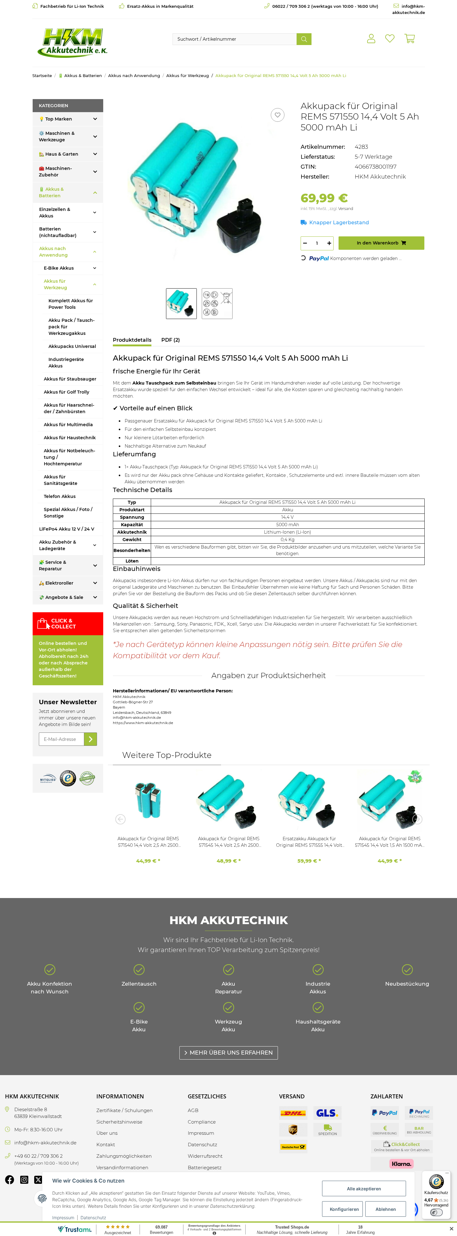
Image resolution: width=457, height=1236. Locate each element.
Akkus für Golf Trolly (66, 392)
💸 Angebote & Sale (61, 597)
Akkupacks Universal (72, 346)
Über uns (107, 1133)
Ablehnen (386, 1209)
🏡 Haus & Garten (58, 154)
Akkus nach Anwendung (53, 252)
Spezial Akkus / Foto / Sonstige (68, 513)
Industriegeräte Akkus (66, 363)
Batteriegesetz (205, 1167)
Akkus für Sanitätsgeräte (60, 480)
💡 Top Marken (55, 119)
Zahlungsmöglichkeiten (124, 1156)
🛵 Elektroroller (56, 583)
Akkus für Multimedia (68, 424)
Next (415, 819)
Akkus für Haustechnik (70, 437)
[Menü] (447, 1174)
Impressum (63, 1217)
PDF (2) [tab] (170, 340)
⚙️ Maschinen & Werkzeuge (57, 136)
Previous (122, 819)
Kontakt (105, 1144)
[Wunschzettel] (389, 38)
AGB (193, 1110)
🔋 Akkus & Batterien (51, 192)
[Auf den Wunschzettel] (277, 115)
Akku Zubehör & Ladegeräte (57, 545)
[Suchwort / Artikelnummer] (304, 39)
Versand (345, 208)
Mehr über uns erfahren (231, 1052)
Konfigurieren (344, 1209)
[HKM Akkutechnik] (72, 43)
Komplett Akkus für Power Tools (70, 304)
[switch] (436, 1212)
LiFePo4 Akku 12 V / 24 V (66, 529)
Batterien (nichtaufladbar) (57, 232)
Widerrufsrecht (205, 1156)
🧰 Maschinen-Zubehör (55, 172)
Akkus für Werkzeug (55, 284)
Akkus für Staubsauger (70, 379)
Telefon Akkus (60, 496)
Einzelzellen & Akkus (54, 213)
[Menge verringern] (305, 243)
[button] (371, 38)
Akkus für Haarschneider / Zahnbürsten (69, 408)
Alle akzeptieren (364, 1188)
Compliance (202, 1122)
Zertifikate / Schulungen (124, 1110)
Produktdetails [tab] (132, 340)
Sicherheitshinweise (119, 1122)
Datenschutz (93, 1217)
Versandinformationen (122, 1167)
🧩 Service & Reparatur (52, 565)
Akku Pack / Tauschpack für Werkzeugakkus (71, 326)
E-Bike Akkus (59, 268)
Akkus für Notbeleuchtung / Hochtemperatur (69, 457)
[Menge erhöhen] (329, 243)
